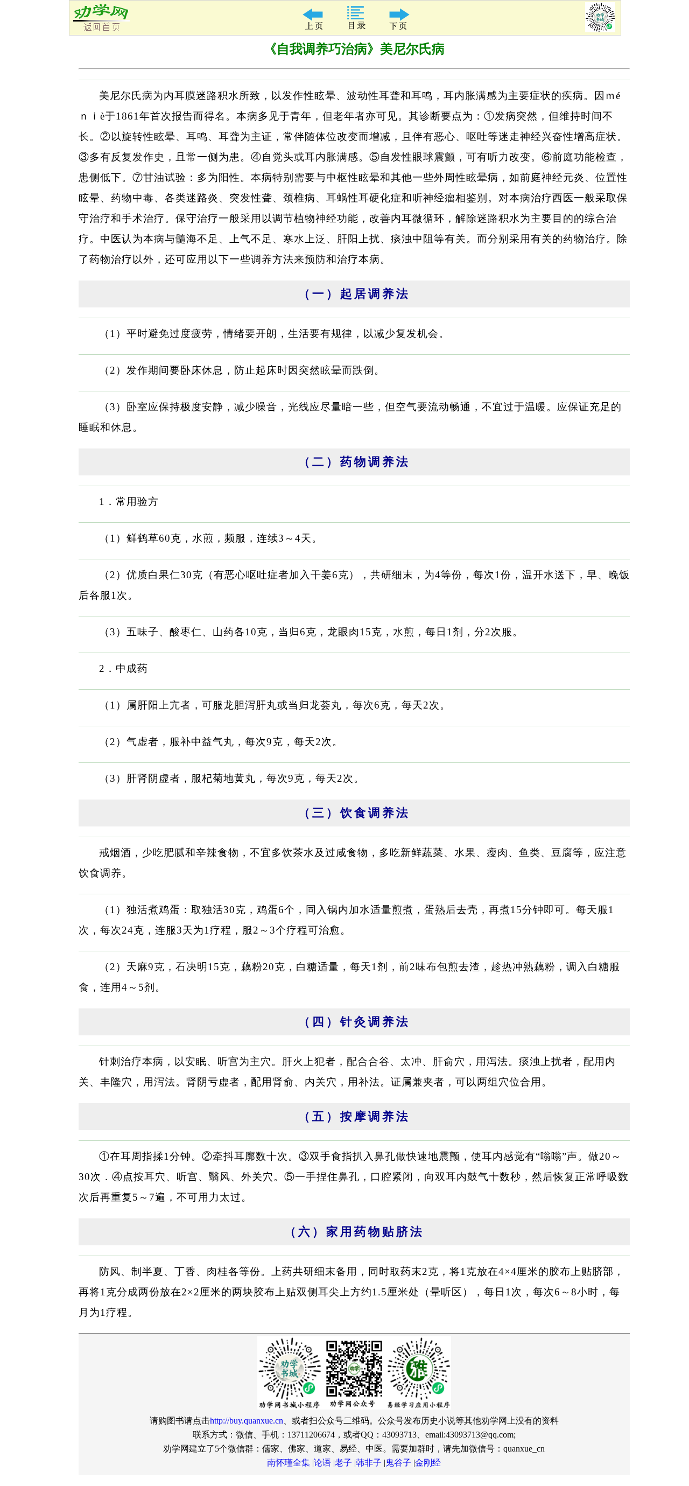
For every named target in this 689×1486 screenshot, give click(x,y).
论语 (322, 1462)
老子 (343, 1462)
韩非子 (369, 1462)
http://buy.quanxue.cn (246, 1420)
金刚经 (428, 1462)
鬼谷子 (398, 1462)
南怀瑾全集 (288, 1462)
